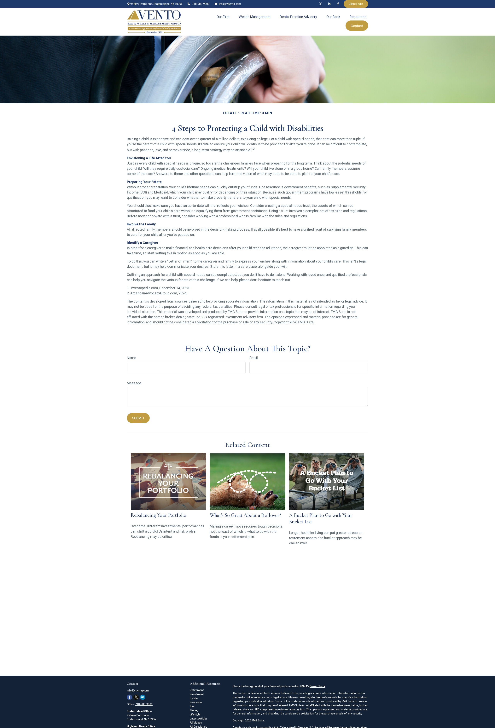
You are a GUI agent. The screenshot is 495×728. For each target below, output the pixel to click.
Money (194, 710)
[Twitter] (320, 3)
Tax (192, 706)
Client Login (356, 3)
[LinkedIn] (329, 3)
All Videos (196, 722)
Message (134, 383)
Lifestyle (195, 714)
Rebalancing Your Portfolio (158, 515)
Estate (194, 698)
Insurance (196, 702)
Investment (197, 694)
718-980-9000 (200, 3)
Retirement (197, 690)
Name (131, 358)
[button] (223, 16)
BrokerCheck (317, 686)
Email (253, 358)
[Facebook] (338, 3)
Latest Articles (198, 718)
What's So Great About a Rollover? (245, 515)
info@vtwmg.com (230, 3)
